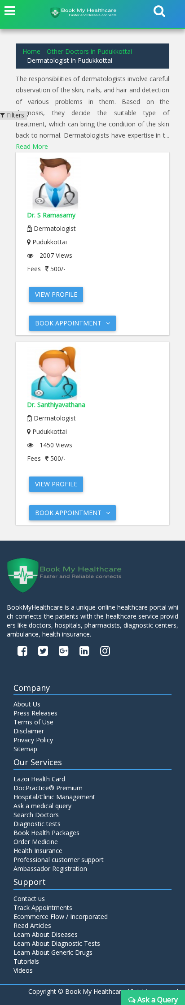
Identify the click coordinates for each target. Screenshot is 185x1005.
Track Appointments (42, 907)
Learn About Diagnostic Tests (56, 943)
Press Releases (35, 713)
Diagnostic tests (37, 823)
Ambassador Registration (50, 868)
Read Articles (32, 925)
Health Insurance (37, 850)
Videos (23, 970)
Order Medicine (35, 841)
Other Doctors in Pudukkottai (89, 51)
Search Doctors (36, 814)
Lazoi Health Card (39, 779)
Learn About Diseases (45, 934)
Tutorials (26, 961)
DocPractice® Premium (48, 788)
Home (31, 51)
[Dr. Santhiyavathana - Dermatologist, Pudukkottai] (92, 373)
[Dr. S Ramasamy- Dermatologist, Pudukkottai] (92, 184)
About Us (26, 704)
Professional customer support (58, 859)
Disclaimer (28, 731)
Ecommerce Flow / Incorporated (60, 916)
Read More (32, 146)
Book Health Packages (46, 832)
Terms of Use (33, 722)
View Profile (56, 294)
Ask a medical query (42, 805)
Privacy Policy (33, 740)
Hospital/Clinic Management (54, 797)
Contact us (29, 898)
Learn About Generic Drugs (52, 952)
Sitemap (25, 749)
